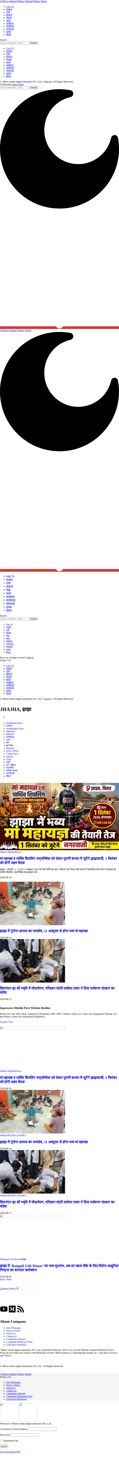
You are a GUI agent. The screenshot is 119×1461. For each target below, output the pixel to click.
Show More (18, 84)
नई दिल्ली (10, 773)
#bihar (3, 1135)
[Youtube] (4, 1309)
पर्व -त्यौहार (11, 765)
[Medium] (12, 1309)
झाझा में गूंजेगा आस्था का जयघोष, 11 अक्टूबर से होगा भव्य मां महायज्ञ (44, 931)
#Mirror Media (7, 852)
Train (8, 759)
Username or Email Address (13, 1429)
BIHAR (10, 734)
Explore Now (6, 1022)
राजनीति (10, 767)
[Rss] (20, 1309)
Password (4, 1434)
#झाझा (23, 1259)
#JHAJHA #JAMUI (16, 1135)
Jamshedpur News (15, 728)
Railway (10, 748)
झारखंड (9, 745)
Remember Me (10, 1440)
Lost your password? (10, 1451)
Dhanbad (10, 731)
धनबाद (9, 725)
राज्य (8, 739)
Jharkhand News (14, 723)
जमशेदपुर (10, 737)
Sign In (29, 657)
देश (7, 742)
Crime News (12, 753)
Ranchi (9, 756)
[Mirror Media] (23, 1)
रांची (8, 762)
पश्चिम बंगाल (11, 770)
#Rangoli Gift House (10, 1259)
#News (17, 852)
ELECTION (12, 751)
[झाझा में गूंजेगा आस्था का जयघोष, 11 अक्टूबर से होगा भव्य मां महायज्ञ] (32, 924)
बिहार (8, 776)
